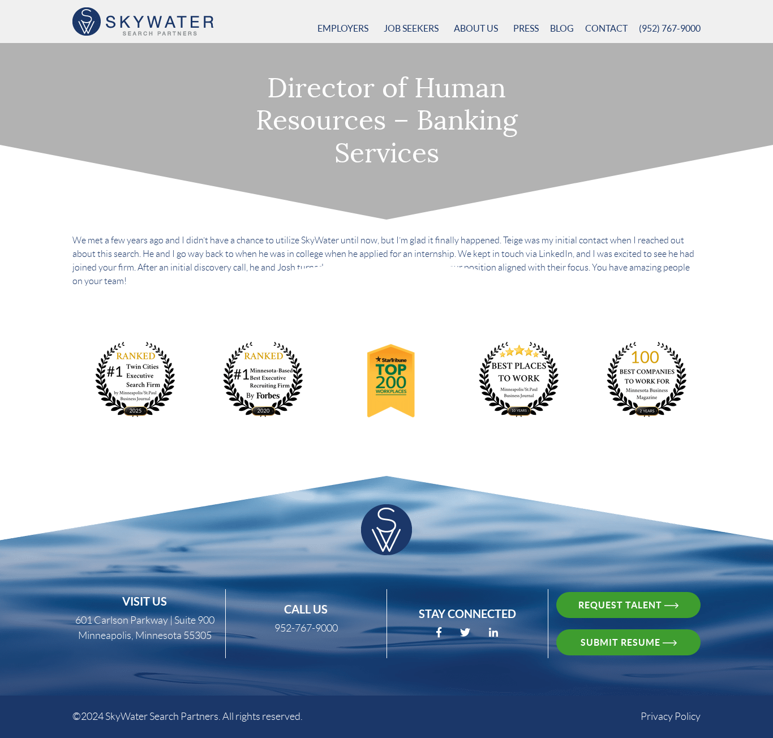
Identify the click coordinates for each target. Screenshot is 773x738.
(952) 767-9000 (670, 28)
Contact (606, 28)
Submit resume (622, 642)
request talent (621, 605)
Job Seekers (412, 28)
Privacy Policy (671, 716)
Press (526, 28)
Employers (343, 28)
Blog (562, 28)
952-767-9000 (306, 628)
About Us (477, 28)
